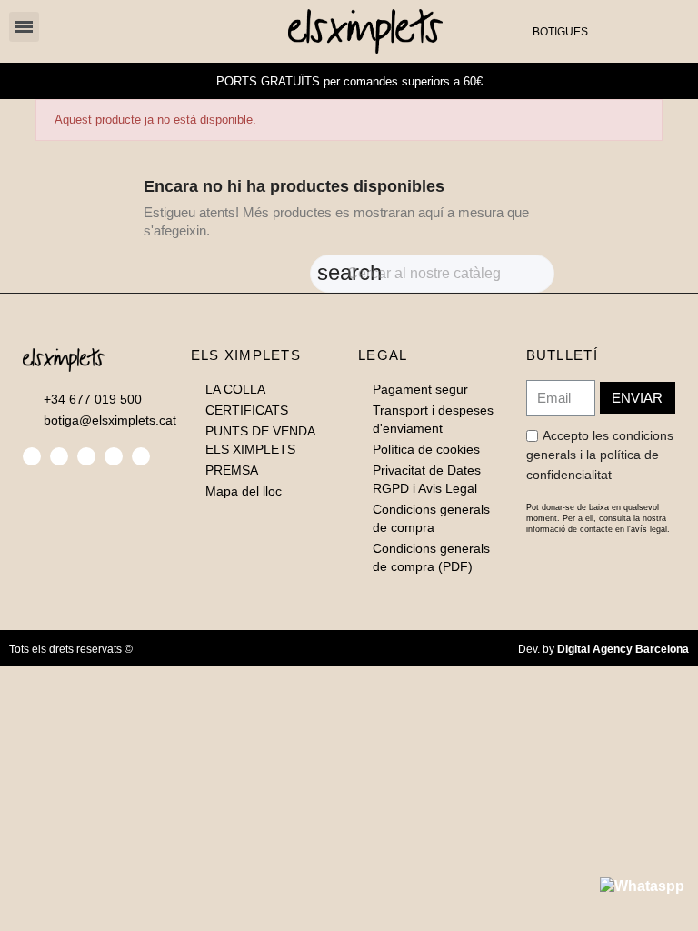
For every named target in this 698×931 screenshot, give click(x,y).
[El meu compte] (641, 30)
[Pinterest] (114, 456)
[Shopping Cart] (668, 31)
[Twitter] (59, 456)
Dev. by (603, 649)
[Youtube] (141, 456)
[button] (612, 31)
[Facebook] (32, 456)
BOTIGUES (560, 31)
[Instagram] (86, 456)
